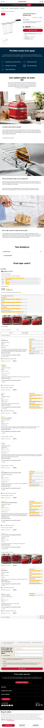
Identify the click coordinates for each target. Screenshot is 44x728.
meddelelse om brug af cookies (6, 719)
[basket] (42, 1)
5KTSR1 (24, 17)
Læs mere (4, 661)
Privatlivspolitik (7, 655)
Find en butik (6, 699)
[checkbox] (1, 658)
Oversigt (3, 8)
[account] (40, 1)
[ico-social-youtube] (39, 705)
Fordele (7, 8)
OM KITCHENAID (5, 694)
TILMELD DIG (22, 668)
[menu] (1, 1)
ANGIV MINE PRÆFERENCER (35, 725)
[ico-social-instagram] (41, 705)
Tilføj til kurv (33, 30)
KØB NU (28, 4)
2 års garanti (26, 19)
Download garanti (8, 255)
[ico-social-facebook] (36, 705)
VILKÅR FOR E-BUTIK (6, 690)
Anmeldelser (22, 8)
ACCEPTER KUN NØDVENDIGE (22, 725)
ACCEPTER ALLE (8, 725)
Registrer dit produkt (22, 682)
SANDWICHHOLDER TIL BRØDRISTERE (29, 14)
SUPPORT (3, 687)
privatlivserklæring (10, 720)
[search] (4, 1)
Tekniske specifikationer (14, 8)
